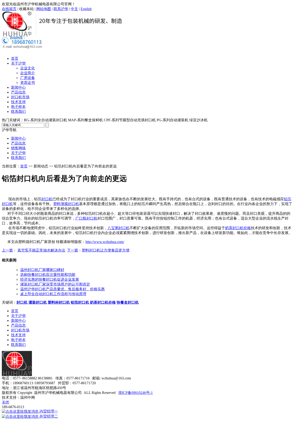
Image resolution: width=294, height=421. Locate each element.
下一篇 (72, 250)
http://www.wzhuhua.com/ (104, 242)
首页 (14, 58)
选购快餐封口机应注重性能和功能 (47, 275)
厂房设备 (27, 78)
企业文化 (27, 68)
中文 (74, 9)
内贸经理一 (48, 411)
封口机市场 (20, 97)
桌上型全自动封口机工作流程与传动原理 (53, 294)
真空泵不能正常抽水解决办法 (41, 250)
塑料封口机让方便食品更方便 (106, 250)
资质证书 (27, 83)
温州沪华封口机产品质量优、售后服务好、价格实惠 (62, 289)
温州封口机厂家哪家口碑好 (42, 270)
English (86, 9)
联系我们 (18, 111)
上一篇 (7, 250)
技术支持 (18, 102)
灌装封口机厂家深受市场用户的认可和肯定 (55, 284)
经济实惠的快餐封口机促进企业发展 (49, 279)
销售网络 (18, 148)
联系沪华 (61, 9)
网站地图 (43, 9)
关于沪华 (18, 63)
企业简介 (27, 73)
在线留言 (9, 9)
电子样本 (18, 107)
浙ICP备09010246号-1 (135, 393)
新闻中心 (18, 87)
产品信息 (18, 92)
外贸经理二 (48, 416)
